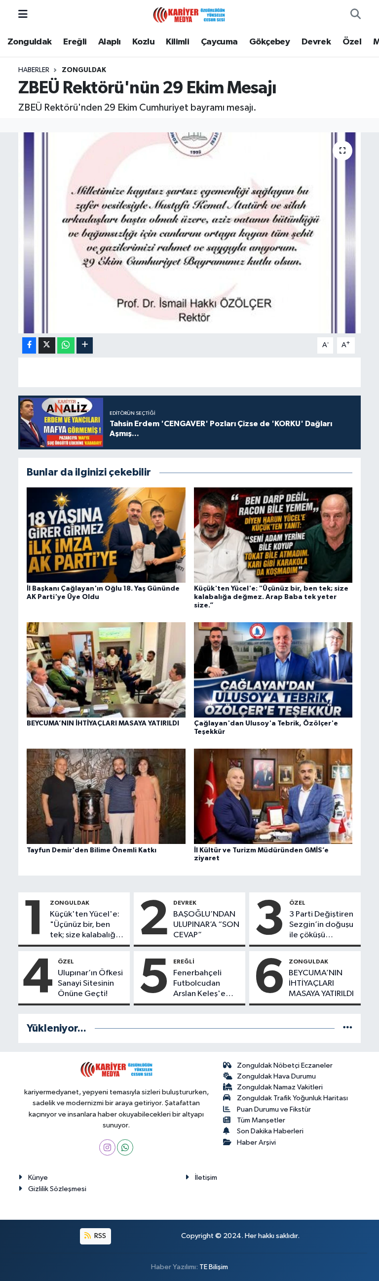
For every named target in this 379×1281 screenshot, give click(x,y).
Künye (38, 1177)
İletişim (206, 1177)
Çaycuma (219, 42)
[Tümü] (347, 1028)
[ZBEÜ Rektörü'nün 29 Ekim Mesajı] (189, 232)
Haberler (33, 70)
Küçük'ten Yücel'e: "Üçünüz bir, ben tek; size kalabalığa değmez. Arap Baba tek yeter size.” (271, 597)
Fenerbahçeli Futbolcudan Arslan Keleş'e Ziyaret (199, 984)
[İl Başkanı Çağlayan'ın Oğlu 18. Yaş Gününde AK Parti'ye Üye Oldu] (106, 534)
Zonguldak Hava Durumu (276, 1076)
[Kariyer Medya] (189, 14)
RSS (99, 1236)
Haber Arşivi (256, 1142)
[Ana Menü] (23, 14)
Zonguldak (29, 42)
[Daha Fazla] (84, 345)
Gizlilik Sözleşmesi (57, 1189)
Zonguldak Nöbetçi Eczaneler (285, 1065)
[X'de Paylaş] (46, 345)
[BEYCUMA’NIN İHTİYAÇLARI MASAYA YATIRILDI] (106, 670)
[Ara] (355, 14)
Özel (352, 42)
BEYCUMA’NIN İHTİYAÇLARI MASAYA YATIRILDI (103, 723)
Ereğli (74, 42)
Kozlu (143, 42)
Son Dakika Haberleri (270, 1131)
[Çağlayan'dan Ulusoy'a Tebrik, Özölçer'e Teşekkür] (273, 670)
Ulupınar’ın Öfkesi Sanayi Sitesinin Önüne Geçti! (90, 984)
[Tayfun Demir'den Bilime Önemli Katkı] (106, 796)
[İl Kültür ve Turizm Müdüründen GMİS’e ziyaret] (273, 796)
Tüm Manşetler (261, 1120)
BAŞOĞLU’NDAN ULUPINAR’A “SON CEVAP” (206, 925)
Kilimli (177, 42)
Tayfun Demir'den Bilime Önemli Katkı (91, 850)
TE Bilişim (213, 1267)
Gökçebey (269, 42)
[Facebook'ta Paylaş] (29, 345)
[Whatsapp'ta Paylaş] (66, 345)
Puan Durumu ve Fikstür (274, 1109)
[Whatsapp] (125, 1147)
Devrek (316, 42)
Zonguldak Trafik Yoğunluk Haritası (292, 1098)
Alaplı (109, 42)
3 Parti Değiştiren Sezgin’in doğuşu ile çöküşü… (321, 925)
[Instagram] (107, 1147)
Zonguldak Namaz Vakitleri (280, 1087)
